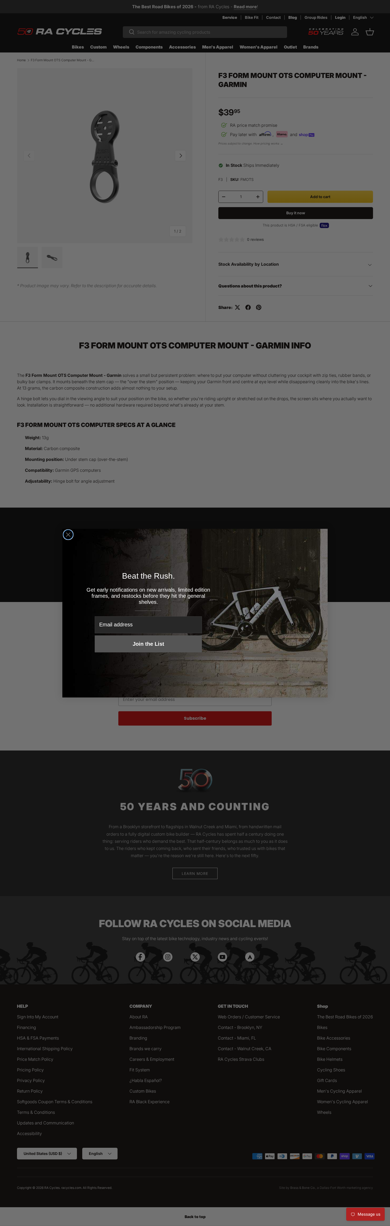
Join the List (148, 644)
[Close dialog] (68, 534)
